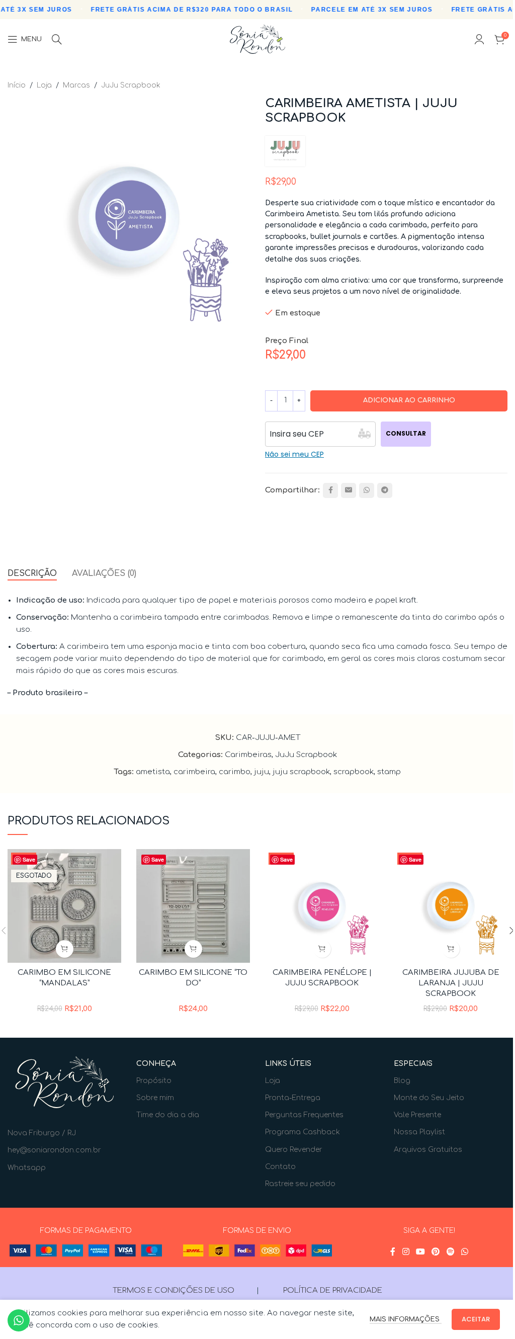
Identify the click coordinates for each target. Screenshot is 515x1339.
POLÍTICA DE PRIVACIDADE (332, 1290)
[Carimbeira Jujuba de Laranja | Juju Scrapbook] (450, 906)
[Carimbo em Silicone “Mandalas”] (64, 906)
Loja (44, 85)
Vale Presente (417, 1115)
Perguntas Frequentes (304, 1115)
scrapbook (353, 772)
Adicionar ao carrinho (409, 400)
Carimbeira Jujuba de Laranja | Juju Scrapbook (450, 983)
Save (29, 859)
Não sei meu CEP (294, 454)
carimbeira (194, 772)
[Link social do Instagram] (405, 1252)
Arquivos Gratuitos (428, 1149)
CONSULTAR (406, 433)
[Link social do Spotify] (450, 1252)
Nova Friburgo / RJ (42, 1133)
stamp (389, 772)
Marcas (76, 85)
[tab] (32, 573)
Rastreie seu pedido (300, 1184)
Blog (402, 1080)
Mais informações (406, 1319)
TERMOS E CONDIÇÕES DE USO (173, 1290)
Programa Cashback (302, 1132)
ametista (153, 772)
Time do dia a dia (167, 1115)
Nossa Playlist (419, 1132)
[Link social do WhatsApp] (366, 490)
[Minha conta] (479, 39)
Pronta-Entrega (292, 1098)
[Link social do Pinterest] (435, 1252)
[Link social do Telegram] (384, 490)
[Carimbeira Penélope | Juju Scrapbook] (322, 906)
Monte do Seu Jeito (429, 1098)
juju (261, 772)
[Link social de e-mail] (348, 490)
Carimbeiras (248, 754)
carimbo (234, 772)
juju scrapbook (301, 772)
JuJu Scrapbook (130, 85)
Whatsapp (27, 1167)
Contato (280, 1166)
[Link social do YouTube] (420, 1252)
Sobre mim (155, 1098)
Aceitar (476, 1319)
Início (17, 85)
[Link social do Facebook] (330, 490)
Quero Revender (293, 1149)
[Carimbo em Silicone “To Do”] (193, 906)
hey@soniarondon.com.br (54, 1150)
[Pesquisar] (57, 39)
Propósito (153, 1080)
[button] (193, 949)
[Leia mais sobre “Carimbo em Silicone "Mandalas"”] (64, 949)
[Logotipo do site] (257, 39)
